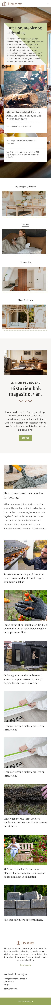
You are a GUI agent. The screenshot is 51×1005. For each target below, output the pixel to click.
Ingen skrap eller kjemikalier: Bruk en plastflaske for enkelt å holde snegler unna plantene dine (25, 628)
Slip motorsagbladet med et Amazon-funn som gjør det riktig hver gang (23, 115)
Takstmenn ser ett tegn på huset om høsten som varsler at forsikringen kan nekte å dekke (24, 578)
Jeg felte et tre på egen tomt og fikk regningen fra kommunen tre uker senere (22, 154)
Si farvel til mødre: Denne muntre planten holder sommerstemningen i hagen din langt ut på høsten (24, 873)
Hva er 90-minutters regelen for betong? (21, 141)
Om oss (25, 438)
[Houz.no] (12, 3)
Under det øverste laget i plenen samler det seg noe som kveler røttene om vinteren (25, 822)
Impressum (25, 965)
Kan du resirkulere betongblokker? (23, 919)
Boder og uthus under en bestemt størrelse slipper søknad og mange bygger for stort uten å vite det (23, 679)
